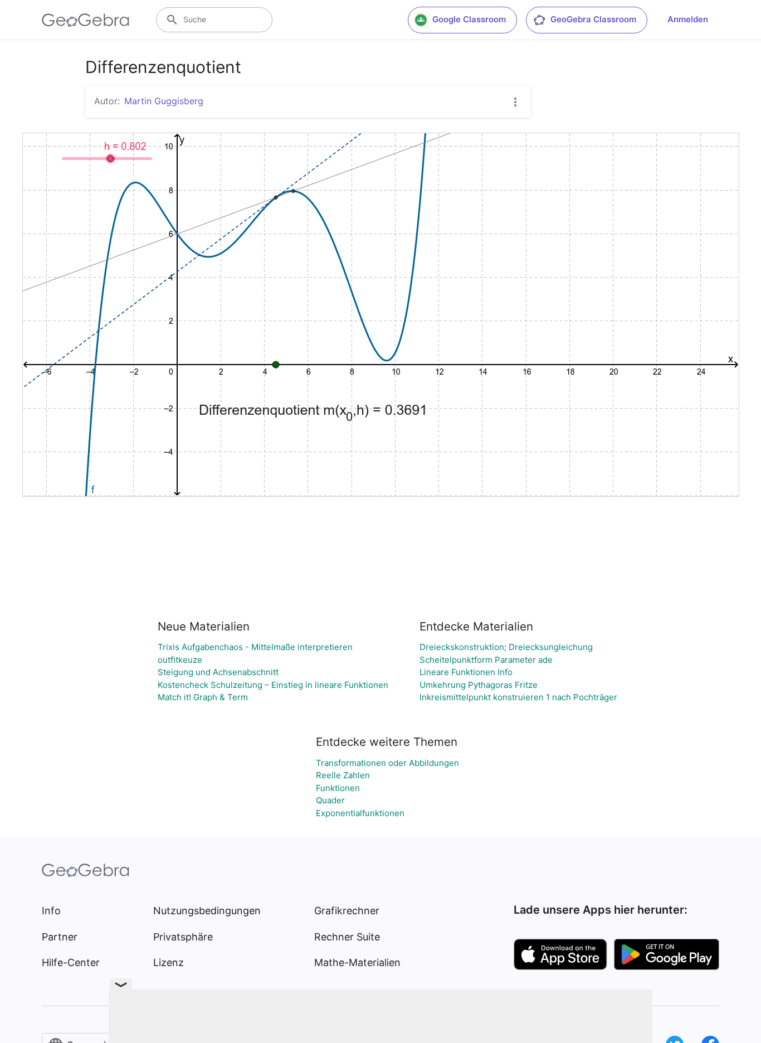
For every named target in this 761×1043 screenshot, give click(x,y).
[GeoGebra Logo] (85, 20)
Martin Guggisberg (163, 100)
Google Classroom (469, 19)
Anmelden (687, 19)
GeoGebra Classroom (593, 19)
